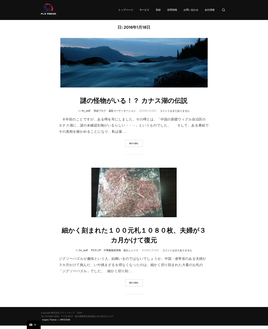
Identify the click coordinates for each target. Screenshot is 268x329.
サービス (144, 9)
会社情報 (210, 9)
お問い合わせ (190, 9)
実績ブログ (100, 110)
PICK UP (96, 250)
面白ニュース (130, 250)
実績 (158, 9)
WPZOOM (65, 319)
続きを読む (136, 142)
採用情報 (172, 9)
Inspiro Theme (49, 319)
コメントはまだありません (175, 110)
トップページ (125, 9)
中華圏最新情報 (112, 250)
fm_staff (86, 110)
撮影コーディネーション (122, 110)
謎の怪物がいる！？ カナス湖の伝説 (134, 100)
